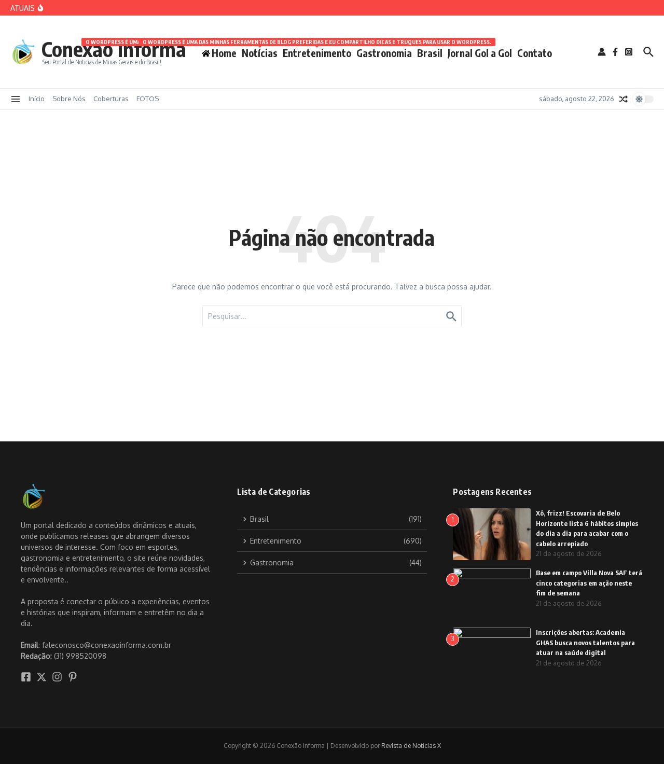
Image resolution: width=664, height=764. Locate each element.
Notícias (260, 51)
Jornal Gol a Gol (480, 53)
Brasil (429, 53)
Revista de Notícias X (411, 745)
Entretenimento (317, 51)
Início (37, 98)
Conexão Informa (114, 49)
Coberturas (111, 98)
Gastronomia (384, 53)
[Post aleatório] (623, 99)
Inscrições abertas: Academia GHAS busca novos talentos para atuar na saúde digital (585, 642)
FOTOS (147, 98)
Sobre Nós (69, 98)
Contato (534, 53)
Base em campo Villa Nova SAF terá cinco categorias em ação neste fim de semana (589, 582)
